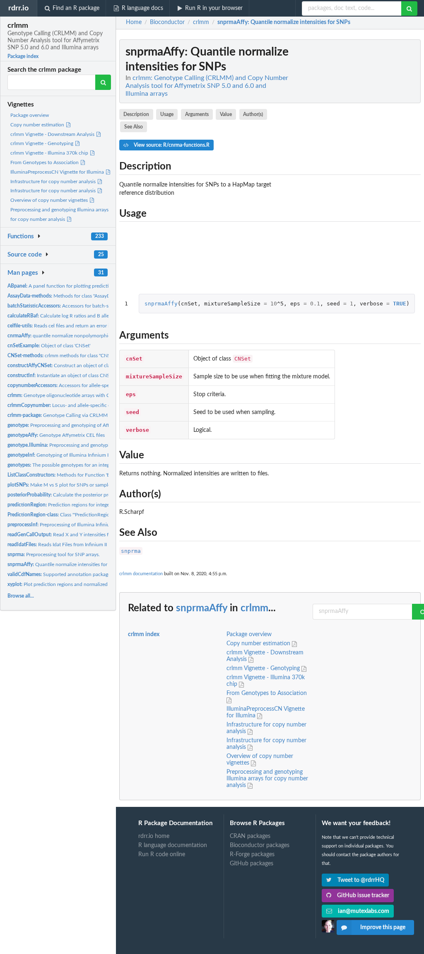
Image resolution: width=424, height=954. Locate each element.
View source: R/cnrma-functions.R (171, 145)
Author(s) (253, 114)
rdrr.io (18, 8)
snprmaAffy (161, 303)
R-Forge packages (252, 854)
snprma (131, 551)
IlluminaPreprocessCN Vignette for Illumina (57, 171)
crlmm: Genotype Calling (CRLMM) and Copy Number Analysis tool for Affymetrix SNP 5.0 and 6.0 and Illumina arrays (206, 86)
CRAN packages (250, 836)
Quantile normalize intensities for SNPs (63, 564)
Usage (166, 114)
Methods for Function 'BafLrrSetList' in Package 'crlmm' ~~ (95, 474)
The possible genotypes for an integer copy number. (76, 464)
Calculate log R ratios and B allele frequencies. (73, 315)
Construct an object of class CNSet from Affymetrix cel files (95, 365)
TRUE (399, 303)
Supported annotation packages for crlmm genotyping (84, 574)
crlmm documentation (141, 573)
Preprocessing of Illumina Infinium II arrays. (70, 524)
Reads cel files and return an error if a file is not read (77, 325)
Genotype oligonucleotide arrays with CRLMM (66, 395)
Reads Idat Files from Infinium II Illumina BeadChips (78, 544)
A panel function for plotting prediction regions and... (76, 285)
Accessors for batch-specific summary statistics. (86, 305)
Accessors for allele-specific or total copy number (86, 385)
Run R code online (161, 854)
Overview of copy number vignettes (49, 200)
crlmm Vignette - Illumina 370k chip (49, 152)
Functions (20, 236)
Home (134, 22)
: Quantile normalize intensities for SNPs (283, 22)
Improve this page (382, 927)
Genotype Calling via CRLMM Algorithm (68, 415)
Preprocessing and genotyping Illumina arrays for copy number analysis (267, 778)
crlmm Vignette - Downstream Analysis (53, 134)
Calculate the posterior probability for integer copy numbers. (95, 494)
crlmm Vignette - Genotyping (42, 143)
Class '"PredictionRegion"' (61, 514)
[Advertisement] (358, 163)
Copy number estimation (37, 124)
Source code (24, 255)
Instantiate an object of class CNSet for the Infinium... (80, 375)
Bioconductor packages (259, 845)
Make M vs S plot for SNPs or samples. (60, 484)
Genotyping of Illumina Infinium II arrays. (66, 455)
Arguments (197, 114)
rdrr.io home (153, 836)
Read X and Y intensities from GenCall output (79, 534)
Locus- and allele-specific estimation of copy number (87, 405)
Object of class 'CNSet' (48, 345)
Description (136, 114)
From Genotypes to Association (45, 162)
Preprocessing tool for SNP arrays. (53, 554)
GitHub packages (251, 864)
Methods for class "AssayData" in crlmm (73, 295)
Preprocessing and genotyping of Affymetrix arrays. (74, 425)
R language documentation (172, 845)
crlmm (254, 608)
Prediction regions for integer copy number (74, 504)
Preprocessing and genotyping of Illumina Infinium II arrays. (92, 445)
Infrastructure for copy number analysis (53, 181)
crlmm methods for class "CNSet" (61, 355)
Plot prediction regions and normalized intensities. (69, 584)
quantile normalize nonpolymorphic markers (68, 335)
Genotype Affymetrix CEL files (56, 435)
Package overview (29, 115)
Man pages (22, 273)
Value (226, 114)
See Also (133, 126)
